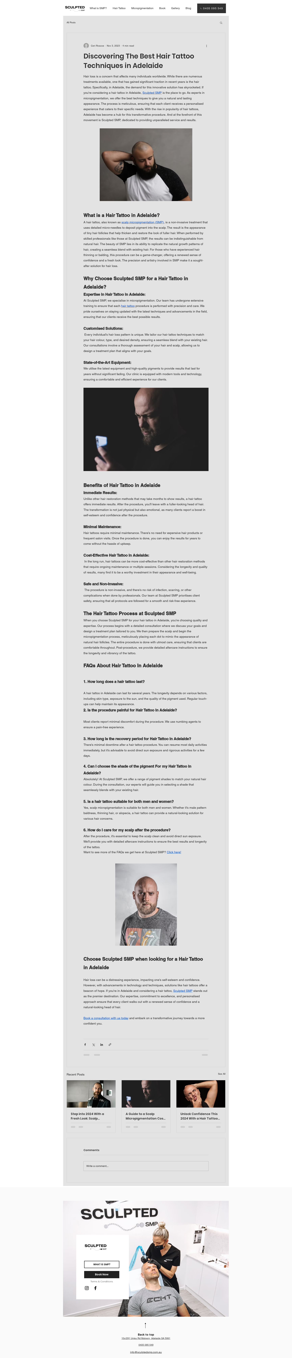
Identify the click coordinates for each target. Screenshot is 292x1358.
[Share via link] (110, 1044)
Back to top (146, 1334)
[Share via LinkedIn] (101, 1044)
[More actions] (206, 46)
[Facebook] (95, 1288)
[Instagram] (86, 1288)
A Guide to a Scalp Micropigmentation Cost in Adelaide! (145, 1116)
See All (221, 1073)
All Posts (71, 22)
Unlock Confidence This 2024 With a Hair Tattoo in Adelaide (199, 1116)
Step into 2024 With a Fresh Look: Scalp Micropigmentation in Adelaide (88, 1116)
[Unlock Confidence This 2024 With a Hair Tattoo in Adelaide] (200, 1094)
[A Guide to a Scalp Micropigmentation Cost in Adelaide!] (146, 1094)
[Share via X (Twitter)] (93, 1044)
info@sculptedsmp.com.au (146, 1352)
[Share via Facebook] (85, 1044)
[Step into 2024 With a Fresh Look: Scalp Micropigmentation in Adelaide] (91, 1094)
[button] (221, 22)
